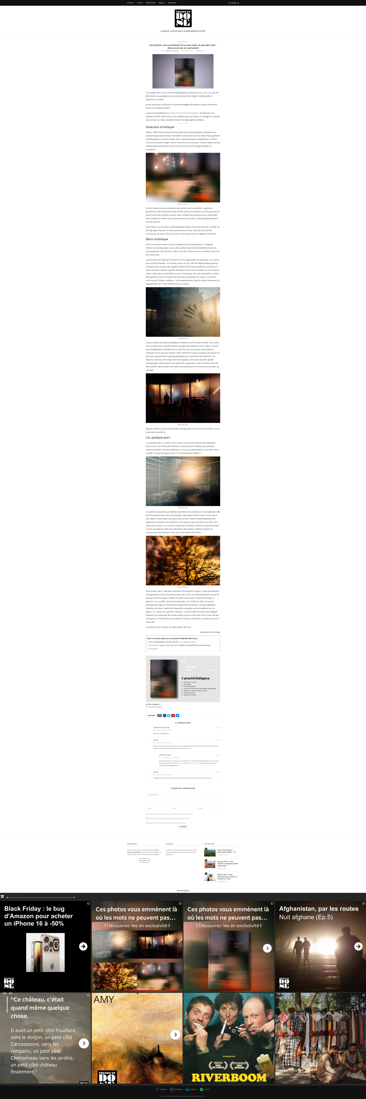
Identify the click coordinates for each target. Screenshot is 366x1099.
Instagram (153, 648)
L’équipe (161, 3)
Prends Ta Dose (165, 755)
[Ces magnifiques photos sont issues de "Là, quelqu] (137, 946)
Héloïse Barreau (204, 92)
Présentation (150, 3)
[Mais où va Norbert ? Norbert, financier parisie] (137, 1038)
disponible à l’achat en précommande (182, 113)
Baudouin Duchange (172, 51)
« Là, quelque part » (188, 642)
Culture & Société (183, 42)
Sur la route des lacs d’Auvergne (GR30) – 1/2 (227, 851)
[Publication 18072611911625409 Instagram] (228, 946)
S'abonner (144, 860)
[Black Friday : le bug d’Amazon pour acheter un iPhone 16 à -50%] (210, 877)
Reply (218, 727)
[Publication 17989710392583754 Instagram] (45, 1038)
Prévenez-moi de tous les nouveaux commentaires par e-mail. (168, 818)
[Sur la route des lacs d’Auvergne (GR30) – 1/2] (210, 853)
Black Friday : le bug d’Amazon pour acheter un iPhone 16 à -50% (227, 877)
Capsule (140, 3)
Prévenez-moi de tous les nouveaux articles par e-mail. (166, 823)
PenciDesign (202, 1096)
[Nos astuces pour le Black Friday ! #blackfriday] (45, 946)
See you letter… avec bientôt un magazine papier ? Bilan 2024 (228, 864)
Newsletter (172, 3)
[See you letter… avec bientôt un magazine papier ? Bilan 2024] (210, 864)
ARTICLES (130, 3)
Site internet (154, 645)
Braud (155, 740)
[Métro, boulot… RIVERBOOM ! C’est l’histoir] (228, 1038)
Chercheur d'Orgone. (161, 727)
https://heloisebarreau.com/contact (189, 763)
